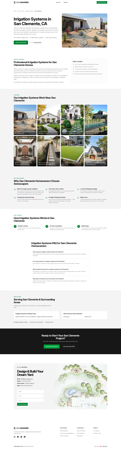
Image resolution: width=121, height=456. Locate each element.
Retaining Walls (64, 430)
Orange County (97, 433)
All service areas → (49, 322)
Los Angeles (96, 430)
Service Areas (21, 11)
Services (58, 2)
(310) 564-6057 (37, 42)
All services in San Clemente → (37, 322)
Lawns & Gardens (81, 430)
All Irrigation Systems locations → (21, 322)
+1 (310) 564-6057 (26, 381)
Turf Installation (81, 433)
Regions (66, 2)
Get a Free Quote (102, 2)
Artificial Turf (88, 316)
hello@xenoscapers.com (27, 379)
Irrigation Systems (29, 11)
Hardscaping (63, 428)
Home (15, 11)
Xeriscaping (66, 316)
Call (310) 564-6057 (69, 346)
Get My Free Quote (51, 346)
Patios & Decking (64, 435)
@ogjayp (105, 446)
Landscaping (80, 428)
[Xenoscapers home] (21, 2)
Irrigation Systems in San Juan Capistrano (25, 316)
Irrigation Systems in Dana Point (45, 316)
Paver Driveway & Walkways (67, 433)
